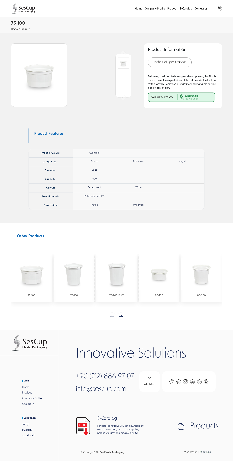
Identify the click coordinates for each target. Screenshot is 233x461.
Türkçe (25, 424)
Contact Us (201, 8)
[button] (112, 316)
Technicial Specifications (170, 62)
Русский (27, 430)
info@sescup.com (101, 389)
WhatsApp (149, 384)
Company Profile (155, 8)
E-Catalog (186, 8)
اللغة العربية (28, 435)
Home (138, 8)
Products (172, 8)
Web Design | (191, 452)
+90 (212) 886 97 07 (105, 376)
